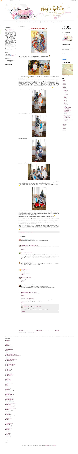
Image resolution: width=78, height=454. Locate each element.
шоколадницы (8, 428)
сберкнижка (8, 411)
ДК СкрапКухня (8, 361)
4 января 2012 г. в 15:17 (30, 261)
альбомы (7, 340)
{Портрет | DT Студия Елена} (67, 113)
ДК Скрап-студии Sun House (10, 359)
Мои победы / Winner (45, 21)
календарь (7, 385)
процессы (7, 409)
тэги (7, 419)
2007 (64, 130)
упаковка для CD (9, 423)
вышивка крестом (9, 349)
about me (7, 429)
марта (65, 103)
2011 (64, 124)
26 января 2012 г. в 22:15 (37, 306)
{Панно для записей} (67, 117)
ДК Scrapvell (8, 378)
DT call (7, 434)
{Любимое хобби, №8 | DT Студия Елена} (68, 116)
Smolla (22, 252)
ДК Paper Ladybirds (9, 374)
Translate (12, 55)
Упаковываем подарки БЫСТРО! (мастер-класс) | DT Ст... (68, 119)
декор (7, 350)
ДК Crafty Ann (8, 368)
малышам (7, 393)
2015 (64, 84)
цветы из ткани (8, 425)
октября (65, 93)
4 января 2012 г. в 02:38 (34, 245)
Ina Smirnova (23, 261)
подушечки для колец (9, 401)
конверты (7, 388)
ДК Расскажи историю (9, 358)
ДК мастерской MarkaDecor (10, 354)
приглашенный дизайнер (10, 405)
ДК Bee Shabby (8, 366)
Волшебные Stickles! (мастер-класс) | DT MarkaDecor (67, 110)
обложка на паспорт (9, 399)
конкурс (7, 389)
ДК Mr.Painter (8, 373)
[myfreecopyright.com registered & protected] (10, 30)
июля (65, 97)
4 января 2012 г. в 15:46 (26, 269)
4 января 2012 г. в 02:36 (30, 239)
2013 (64, 87)
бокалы (7, 345)
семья (32, 232)
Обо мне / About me (27, 21)
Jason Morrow (47, 445)
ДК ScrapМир (8, 376)
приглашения (8, 404)
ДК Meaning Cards (9, 371)
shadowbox (8, 436)
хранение (7, 424)
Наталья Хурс (23, 284)
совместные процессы (9, 415)
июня (65, 98)
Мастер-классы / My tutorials (56, 21)
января (65, 106)
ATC (7, 432)
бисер (7, 343)
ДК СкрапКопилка (9, 360)
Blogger (54, 445)
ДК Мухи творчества (9, 351)
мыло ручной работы (9, 398)
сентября (65, 94)
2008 (64, 128)
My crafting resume (36, 21)
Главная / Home (19, 21)
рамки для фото (8, 410)
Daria (22, 277)
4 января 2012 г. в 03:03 (28, 252)
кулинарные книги (9, 391)
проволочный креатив (9, 406)
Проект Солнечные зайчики (10, 408)
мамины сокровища (9, 394)
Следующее (21, 330)
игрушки (7, 381)
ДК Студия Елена (9, 363)
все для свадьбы (8, 346)
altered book (8, 430)
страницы (7, 416)
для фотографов (8, 380)
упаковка (7, 421)
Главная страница (39, 330)
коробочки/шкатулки (9, 390)
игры (7, 384)
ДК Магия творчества (9, 353)
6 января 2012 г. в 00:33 (32, 292)
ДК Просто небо (9, 356)
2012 (64, 88)
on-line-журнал (8, 435)
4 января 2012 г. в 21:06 (27, 277)
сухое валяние (8, 418)
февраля (65, 104)
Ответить (22, 241)
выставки (7, 348)
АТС (7, 341)
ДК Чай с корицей (9, 365)
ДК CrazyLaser (8, 369)
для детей (7, 379)
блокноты (7, 344)
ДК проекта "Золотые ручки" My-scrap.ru (12, 355)
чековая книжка (8, 426)
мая (64, 100)
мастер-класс (8, 395)
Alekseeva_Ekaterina (24, 245)
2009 (64, 127)
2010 (64, 125)
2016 (64, 83)
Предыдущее (57, 330)
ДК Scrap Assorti (8, 375)
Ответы (23, 304)
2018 (64, 80)
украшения (8, 420)
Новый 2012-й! (66, 122)
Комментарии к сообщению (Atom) (29, 332)
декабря (65, 90)
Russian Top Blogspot (24, 292)
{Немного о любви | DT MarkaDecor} (67, 108)
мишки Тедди (8, 396)
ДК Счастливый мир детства (10, 364)
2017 (64, 81)
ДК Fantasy (8, 370)
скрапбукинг (8, 414)
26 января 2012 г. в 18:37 (30, 298)
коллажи (7, 386)
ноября (65, 91)
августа (65, 96)
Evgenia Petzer (23, 239)
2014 (64, 86)
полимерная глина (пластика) (10, 403)
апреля (65, 101)
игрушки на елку (9, 383)
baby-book (8, 433)
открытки (7, 400)
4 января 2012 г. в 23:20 (30, 284)
